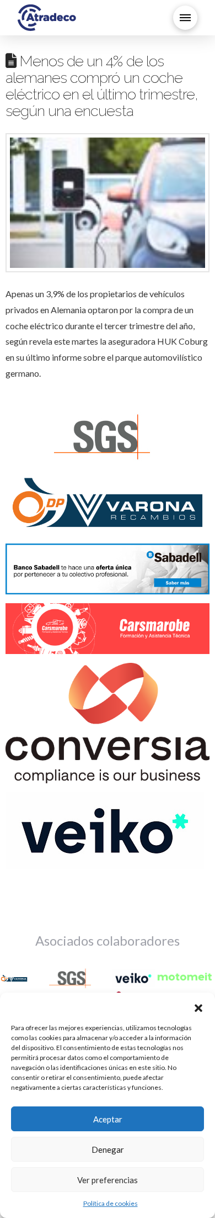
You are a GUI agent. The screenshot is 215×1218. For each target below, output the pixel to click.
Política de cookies (110, 1203)
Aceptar (107, 1119)
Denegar (108, 1149)
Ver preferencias (107, 1180)
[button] (198, 1006)
